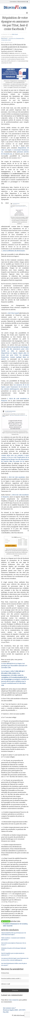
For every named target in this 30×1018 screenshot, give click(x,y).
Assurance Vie (20, 38)
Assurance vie (12, 38)
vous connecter (14, 1000)
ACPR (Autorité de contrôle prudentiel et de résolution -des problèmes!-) (15, 47)
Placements (4, 38)
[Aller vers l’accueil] (15, 7)
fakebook (11, 53)
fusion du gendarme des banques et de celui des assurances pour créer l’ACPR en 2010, (15, 349)
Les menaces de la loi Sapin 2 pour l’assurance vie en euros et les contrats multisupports (15, 387)
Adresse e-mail (5, 984)
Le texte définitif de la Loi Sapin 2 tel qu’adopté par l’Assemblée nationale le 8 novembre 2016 (14, 665)
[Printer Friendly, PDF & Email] (5, 921)
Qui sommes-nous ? (9, 1008)
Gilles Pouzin (15, 34)
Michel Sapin (19, 49)
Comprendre (4, 40)
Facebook (4, 51)
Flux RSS (5, 1012)
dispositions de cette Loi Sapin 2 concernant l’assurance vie (15, 150)
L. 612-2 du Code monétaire (16, 477)
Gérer (9, 40)
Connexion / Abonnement (18, 1)
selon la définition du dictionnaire (14, 250)
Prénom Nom (5, 973)
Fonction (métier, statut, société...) (11, 978)
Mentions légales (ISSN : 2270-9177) (14, 1010)
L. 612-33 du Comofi (13, 313)
